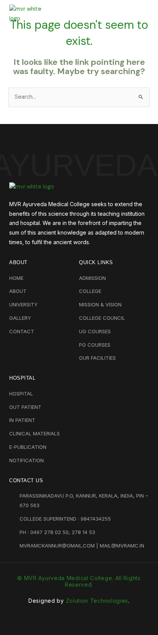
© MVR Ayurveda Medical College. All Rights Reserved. (78, 581)
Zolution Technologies (97, 600)
